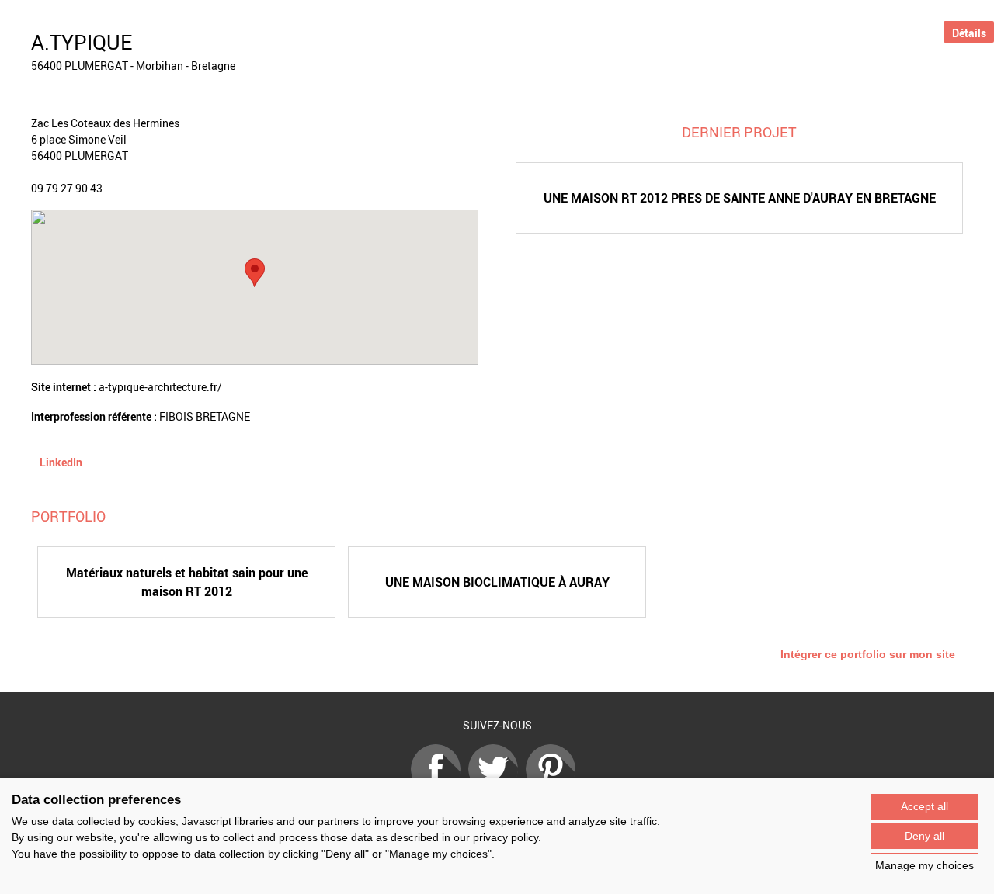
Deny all (924, 836)
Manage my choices (924, 865)
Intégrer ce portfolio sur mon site (867, 654)
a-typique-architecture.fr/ (160, 386)
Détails (969, 33)
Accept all (924, 806)
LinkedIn (61, 462)
